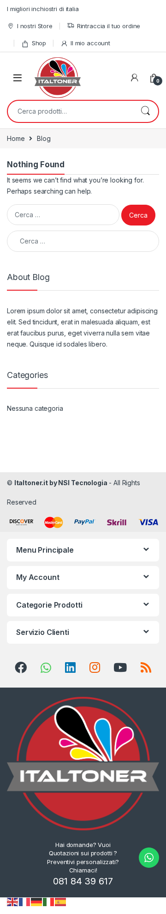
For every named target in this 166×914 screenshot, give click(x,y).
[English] (13, 901)
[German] (37, 901)
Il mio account (90, 43)
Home (15, 138)
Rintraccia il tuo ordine (109, 26)
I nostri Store (35, 26)
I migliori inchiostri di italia (43, 8)
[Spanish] (61, 901)
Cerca (145, 111)
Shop (39, 43)
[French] (25, 901)
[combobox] (70, 111)
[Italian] (49, 901)
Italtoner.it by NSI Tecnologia (60, 483)
